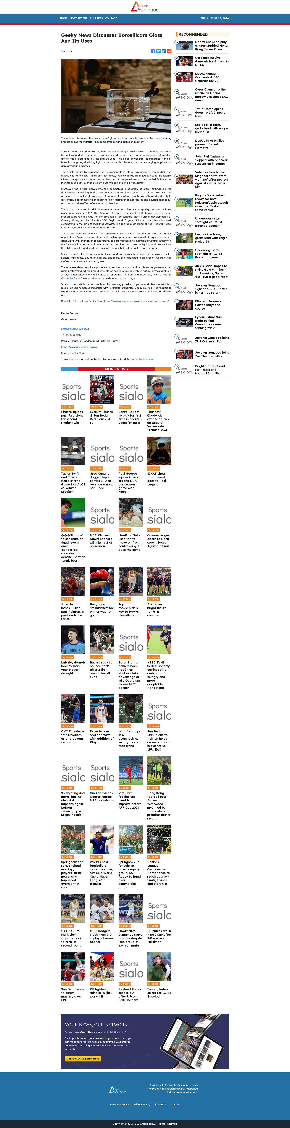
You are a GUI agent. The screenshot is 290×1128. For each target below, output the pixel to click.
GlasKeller (67, 278)
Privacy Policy (142, 1104)
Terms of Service (119, 1104)
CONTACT (111, 18)
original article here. (142, 359)
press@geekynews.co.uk (75, 328)
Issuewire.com (116, 151)
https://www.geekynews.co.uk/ (79, 346)
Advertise (160, 1104)
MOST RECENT (78, 18)
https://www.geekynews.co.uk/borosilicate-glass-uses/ (136, 301)
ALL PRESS (96, 18)
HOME (63, 18)
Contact (175, 1104)
